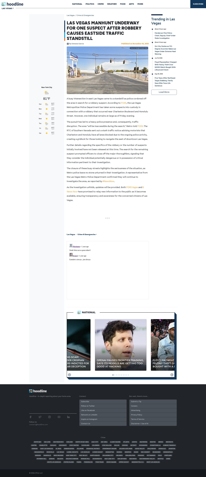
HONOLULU (162, 448)
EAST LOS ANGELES (46, 448)
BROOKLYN (169, 442)
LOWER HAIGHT (98, 452)
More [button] (140, 4)
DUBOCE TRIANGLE (169, 445)
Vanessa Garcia (76, 44)
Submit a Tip (136, 402)
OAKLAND (69, 442)
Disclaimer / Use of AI (139, 424)
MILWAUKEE (156, 452)
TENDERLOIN (88, 462)
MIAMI (136, 452)
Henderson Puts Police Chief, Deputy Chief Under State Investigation (165, 35)
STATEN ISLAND (69, 462)
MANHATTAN (110, 452)
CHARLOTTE (43, 445)
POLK (160, 455)
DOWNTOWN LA (155, 445)
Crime (101, 4)
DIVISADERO (143, 445)
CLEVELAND (85, 445)
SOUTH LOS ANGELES (54, 462)
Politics (90, 4)
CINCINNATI (63, 445)
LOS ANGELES (85, 452)
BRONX (160, 442)
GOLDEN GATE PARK (125, 448)
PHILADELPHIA (130, 455)
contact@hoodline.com (38, 425)
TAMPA (79, 462)
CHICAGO (53, 445)
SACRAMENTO (97, 458)
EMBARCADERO (69, 448)
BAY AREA (104, 442)
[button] (69, 374)
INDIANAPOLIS (39, 452)
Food (123, 4)
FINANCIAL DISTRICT (93, 448)
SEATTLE (160, 458)
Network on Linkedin (89, 415)
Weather (112, 4)
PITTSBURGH (151, 455)
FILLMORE (80, 448)
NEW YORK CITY (71, 455)
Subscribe (198, 4)
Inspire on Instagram (89, 419)
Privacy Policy (136, 415)
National (77, 4)
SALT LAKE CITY (110, 458)
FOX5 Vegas (132, 187)
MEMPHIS (128, 452)
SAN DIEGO (132, 458)
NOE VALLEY (83, 455)
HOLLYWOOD (152, 448)
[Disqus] (108, 270)
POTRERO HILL (41, 458)
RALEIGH (60, 458)
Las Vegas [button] (7, 8)
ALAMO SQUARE (115, 442)
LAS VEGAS (60, 452)
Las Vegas (71, 15)
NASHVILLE (47, 455)
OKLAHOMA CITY (108, 455)
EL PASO (58, 448)
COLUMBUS (95, 445)
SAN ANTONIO (122, 458)
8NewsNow (108, 181)
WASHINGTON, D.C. (138, 462)
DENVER (125, 445)
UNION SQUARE (111, 462)
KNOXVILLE (50, 452)
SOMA (168, 458)
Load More (164, 92)
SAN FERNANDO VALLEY (147, 458)
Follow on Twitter (88, 406)
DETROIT (133, 445)
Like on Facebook (88, 410)
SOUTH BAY (37, 442)
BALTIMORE (143, 442)
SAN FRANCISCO (58, 442)
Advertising (135, 410)
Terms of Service (137, 419)
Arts (131, 4)
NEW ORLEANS (58, 455)
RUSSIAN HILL (85, 458)
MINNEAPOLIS (167, 452)
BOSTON (152, 442)
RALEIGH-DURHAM (72, 458)
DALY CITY (95, 442)
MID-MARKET (145, 452)
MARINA (119, 452)
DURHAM (34, 448)
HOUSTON (172, 448)
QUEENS (51, 458)
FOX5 (123, 103)
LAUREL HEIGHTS (72, 452)
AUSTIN (134, 442)
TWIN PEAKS (99, 462)
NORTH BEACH (95, 455)
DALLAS (116, 445)
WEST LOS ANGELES (153, 462)
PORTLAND (168, 455)
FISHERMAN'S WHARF (109, 448)
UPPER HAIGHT (124, 462)
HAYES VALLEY (140, 448)
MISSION (38, 455)
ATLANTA (126, 442)
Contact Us (85, 424)
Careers (134, 406)
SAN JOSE (47, 442)
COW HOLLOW (106, 445)
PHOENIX (141, 455)
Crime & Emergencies (85, 15)
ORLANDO (119, 455)
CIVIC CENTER (74, 445)
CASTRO (33, 445)
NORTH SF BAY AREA (82, 442)
